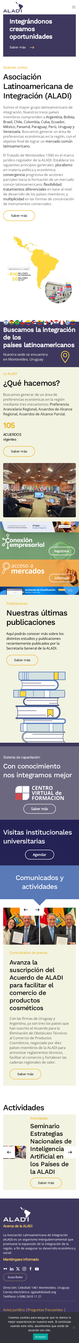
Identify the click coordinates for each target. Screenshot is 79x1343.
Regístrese (61, 551)
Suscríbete (15, 1277)
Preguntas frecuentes (45, 1309)
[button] (74, 7)
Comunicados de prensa (28, 953)
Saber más (17, 47)
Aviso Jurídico (14, 1309)
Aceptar (40, 1336)
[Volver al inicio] (13, 7)
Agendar (39, 854)
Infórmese (62, 578)
